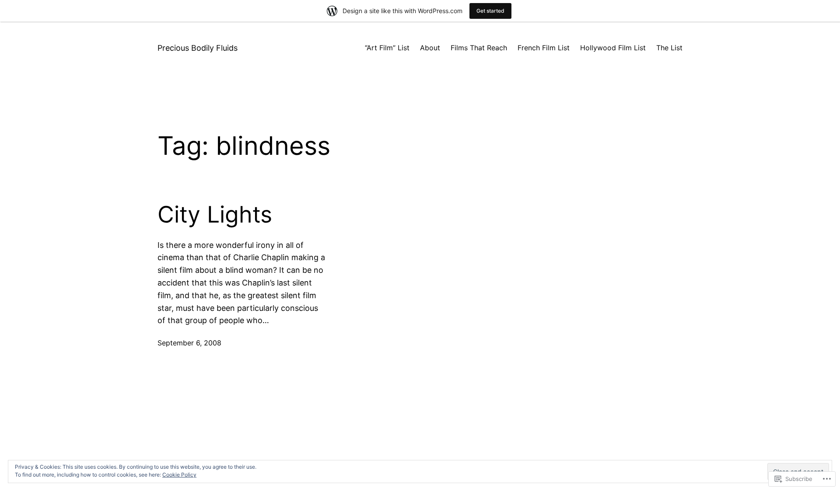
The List (669, 47)
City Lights (215, 214)
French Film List (544, 47)
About (430, 47)
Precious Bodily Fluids (198, 47)
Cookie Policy (179, 474)
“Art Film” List (387, 47)
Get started (490, 10)
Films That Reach (479, 47)
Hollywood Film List (613, 47)
